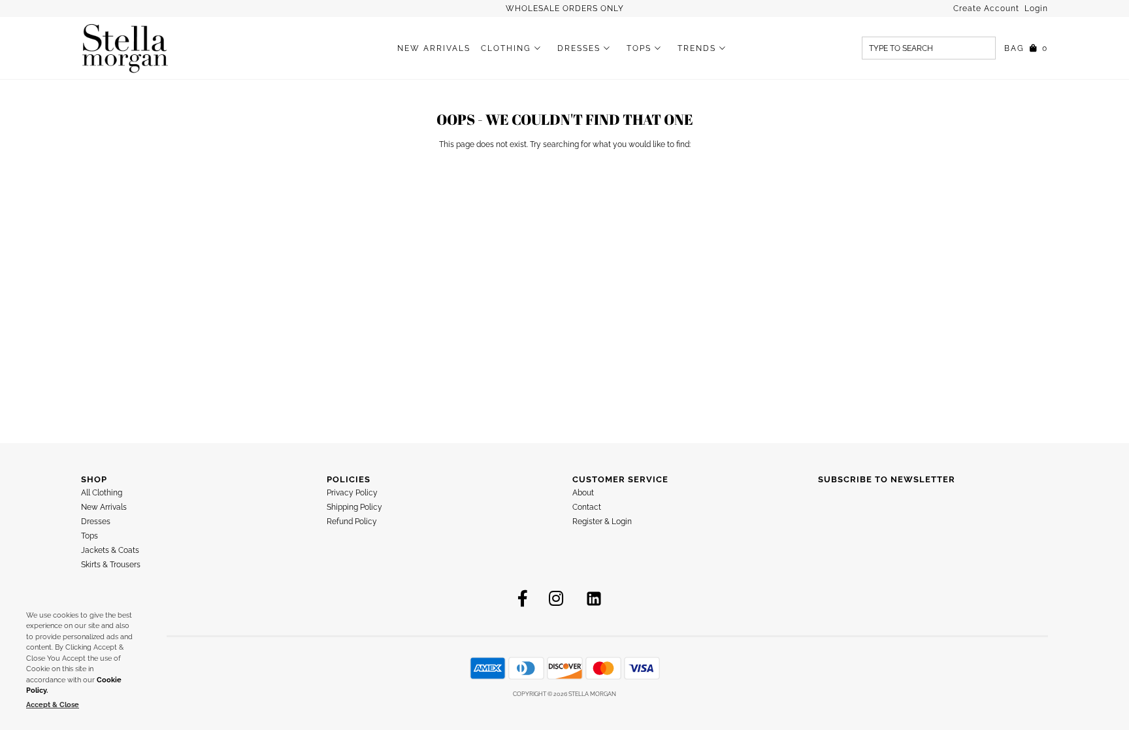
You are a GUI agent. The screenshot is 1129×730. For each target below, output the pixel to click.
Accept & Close (52, 705)
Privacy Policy (352, 492)
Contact (586, 507)
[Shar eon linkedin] (594, 598)
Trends (697, 48)
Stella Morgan (592, 694)
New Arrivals (433, 48)
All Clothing (101, 492)
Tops (639, 48)
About (583, 492)
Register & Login (602, 521)
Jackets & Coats (110, 550)
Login (1036, 8)
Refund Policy (352, 521)
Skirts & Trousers (110, 564)
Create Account (987, 8)
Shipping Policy (354, 507)
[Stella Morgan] (125, 48)
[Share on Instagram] (556, 598)
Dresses (578, 48)
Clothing (506, 48)
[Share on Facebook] (522, 598)
